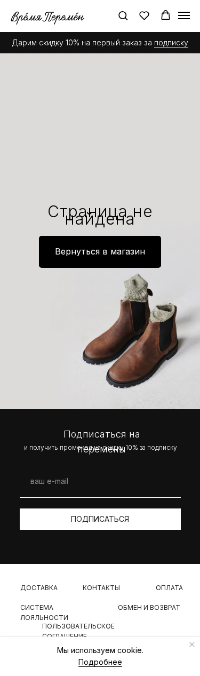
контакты (101, 588)
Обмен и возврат (149, 607)
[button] (123, 15)
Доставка (39, 588)
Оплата (169, 588)
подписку (171, 42)
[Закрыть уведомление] (192, 644)
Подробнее (100, 661)
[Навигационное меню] (184, 15)
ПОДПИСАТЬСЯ (100, 518)
